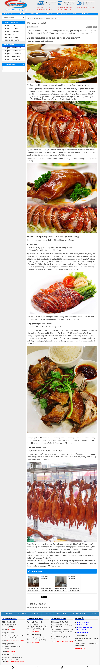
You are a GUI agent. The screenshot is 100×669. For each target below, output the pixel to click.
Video (50, 13)
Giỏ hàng (85, 13)
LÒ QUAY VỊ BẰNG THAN (12, 56)
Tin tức (48, 614)
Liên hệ (93, 614)
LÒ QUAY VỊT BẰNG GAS (12, 59)
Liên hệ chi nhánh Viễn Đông (67, 13)
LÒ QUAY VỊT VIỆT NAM (12, 31)
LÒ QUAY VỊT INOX (10, 25)
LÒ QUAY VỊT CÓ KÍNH (11, 28)
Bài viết (36, 18)
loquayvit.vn (71, 30)
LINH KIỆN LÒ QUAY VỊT (12, 40)
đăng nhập (36, 607)
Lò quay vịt (8, 13)
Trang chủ (30, 18)
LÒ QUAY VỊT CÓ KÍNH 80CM (13, 51)
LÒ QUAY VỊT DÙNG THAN (13, 53)
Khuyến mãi (61, 614)
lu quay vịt (46, 85)
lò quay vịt (82, 89)
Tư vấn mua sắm (36, 13)
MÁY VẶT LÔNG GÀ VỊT (12, 37)
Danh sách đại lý (78, 614)
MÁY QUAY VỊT (9, 34)
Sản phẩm (35, 614)
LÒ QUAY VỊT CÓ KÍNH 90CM (13, 48)
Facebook (8, 68)
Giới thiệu (22, 614)
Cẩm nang (22, 13)
